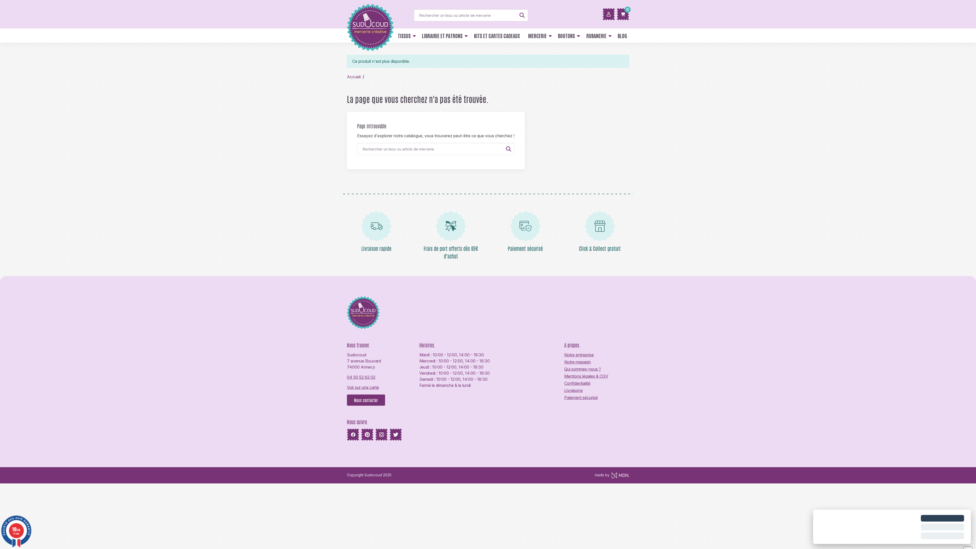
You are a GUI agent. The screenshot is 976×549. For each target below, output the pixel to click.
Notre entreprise (579, 354)
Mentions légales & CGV (586, 376)
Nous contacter (366, 400)
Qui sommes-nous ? (582, 369)
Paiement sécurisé (581, 397)
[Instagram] (381, 435)
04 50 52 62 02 (361, 377)
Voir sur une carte (363, 387)
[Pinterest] (367, 435)
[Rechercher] (522, 15)
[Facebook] (353, 435)
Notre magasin (577, 361)
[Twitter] (396, 435)
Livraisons (573, 390)
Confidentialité (577, 383)
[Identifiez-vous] (609, 14)
